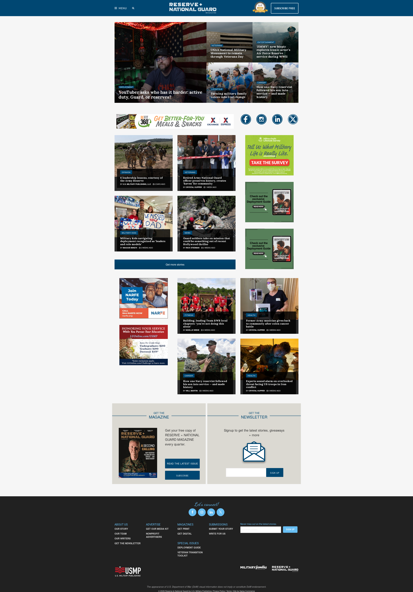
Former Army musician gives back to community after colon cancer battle (268, 323)
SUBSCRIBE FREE (284, 8)
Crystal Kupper (194, 187)
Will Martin (192, 390)
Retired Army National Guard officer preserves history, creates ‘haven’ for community (204, 180)
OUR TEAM (121, 533)
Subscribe (182, 475)
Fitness (189, 315)
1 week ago (217, 62)
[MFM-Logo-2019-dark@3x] (253, 568)
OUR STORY (121, 528)
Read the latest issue (182, 463)
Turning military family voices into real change (229, 95)
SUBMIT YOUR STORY (221, 528)
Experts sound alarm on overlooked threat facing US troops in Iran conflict (269, 384)
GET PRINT (183, 528)
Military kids (129, 232)
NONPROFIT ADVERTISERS (154, 535)
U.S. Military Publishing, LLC (137, 184)
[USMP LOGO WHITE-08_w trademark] (128, 571)
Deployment (126, 87)
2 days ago (159, 184)
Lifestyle (217, 89)
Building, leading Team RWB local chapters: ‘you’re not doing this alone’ (205, 323)
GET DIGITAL (184, 533)
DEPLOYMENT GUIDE (189, 547)
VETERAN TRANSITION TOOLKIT (190, 554)
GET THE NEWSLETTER (128, 543)
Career (261, 82)
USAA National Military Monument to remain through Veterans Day (228, 53)
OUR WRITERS (123, 538)
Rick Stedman (192, 247)
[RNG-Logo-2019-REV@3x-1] (285, 569)
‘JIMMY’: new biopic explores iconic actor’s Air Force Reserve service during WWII (273, 51)
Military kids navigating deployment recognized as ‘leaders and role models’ (142, 241)
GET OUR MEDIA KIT (157, 528)
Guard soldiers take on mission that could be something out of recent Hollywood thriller (206, 241)
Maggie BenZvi (130, 247)
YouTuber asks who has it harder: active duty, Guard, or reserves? (160, 95)
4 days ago (143, 102)
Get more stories (175, 264)
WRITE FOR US (217, 533)
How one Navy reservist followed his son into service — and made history (274, 92)
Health (251, 315)
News (188, 232)
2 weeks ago (264, 62)
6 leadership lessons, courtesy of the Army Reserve (141, 179)
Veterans (217, 45)
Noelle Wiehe (128, 102)
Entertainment (265, 42)
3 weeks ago (264, 102)
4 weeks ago (208, 330)
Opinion (126, 172)
